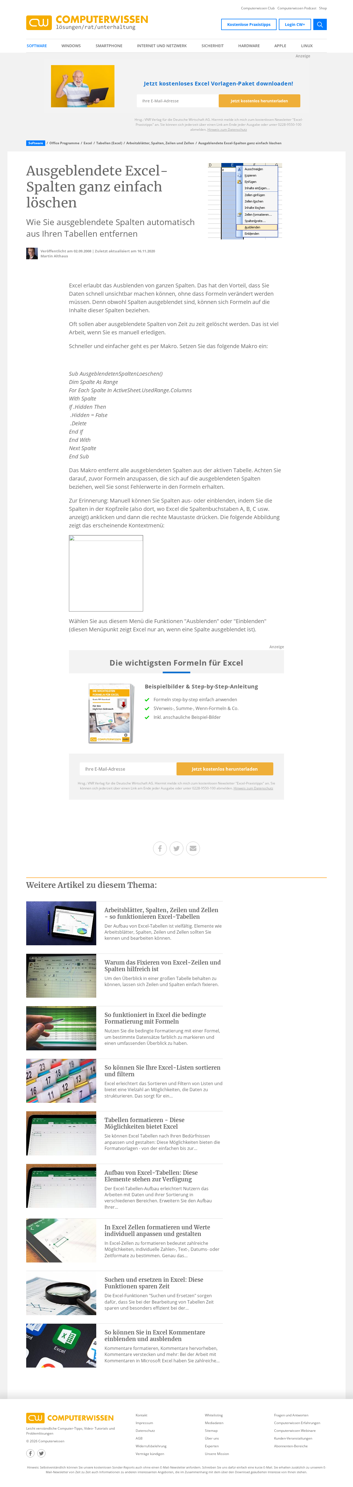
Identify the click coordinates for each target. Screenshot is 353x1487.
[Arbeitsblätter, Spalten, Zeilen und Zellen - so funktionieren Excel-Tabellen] (61, 923)
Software (37, 45)
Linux (307, 45)
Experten (212, 1446)
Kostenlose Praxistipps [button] (249, 24)
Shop (323, 8)
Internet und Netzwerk (162, 45)
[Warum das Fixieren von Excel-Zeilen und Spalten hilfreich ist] (61, 975)
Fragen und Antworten (291, 1415)
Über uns (212, 1438)
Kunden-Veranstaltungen (293, 1438)
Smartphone (109, 45)
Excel (88, 143)
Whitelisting (214, 1415)
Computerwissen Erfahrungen (297, 1423)
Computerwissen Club (258, 8)
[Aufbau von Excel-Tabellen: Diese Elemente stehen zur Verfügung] (61, 1185)
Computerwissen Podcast (296, 8)
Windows (71, 45)
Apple (280, 45)
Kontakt (141, 1415)
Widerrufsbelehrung (151, 1446)
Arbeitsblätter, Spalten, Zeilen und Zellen (160, 143)
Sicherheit (213, 45)
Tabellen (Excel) (109, 143)
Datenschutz (145, 1430)
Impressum (144, 1423)
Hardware (249, 45)
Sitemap (211, 1430)
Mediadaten (214, 1423)
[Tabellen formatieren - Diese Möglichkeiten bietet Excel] (61, 1133)
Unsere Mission (217, 1453)
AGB (139, 1438)
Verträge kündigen (150, 1453)
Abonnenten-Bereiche (291, 1446)
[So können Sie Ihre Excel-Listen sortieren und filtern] (61, 1080)
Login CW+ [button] (295, 24)
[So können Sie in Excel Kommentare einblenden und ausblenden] (61, 1345)
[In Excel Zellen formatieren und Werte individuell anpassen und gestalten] (61, 1240)
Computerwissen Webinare (295, 1430)
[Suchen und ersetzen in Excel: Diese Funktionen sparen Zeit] (61, 1293)
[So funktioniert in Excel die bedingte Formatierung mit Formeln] (61, 1028)
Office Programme (64, 143)
